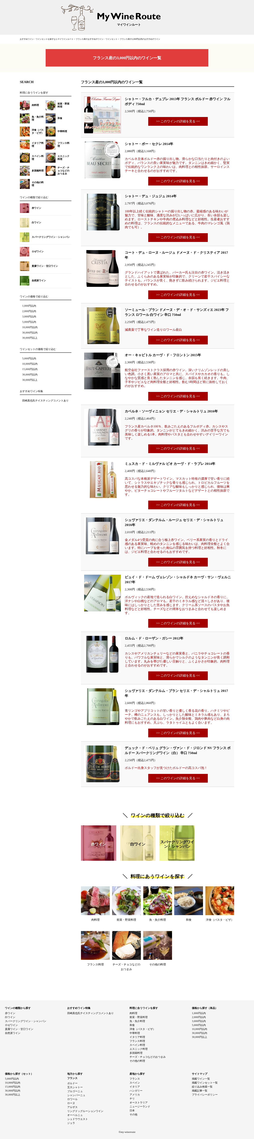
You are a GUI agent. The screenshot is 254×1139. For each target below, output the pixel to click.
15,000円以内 (30, 369)
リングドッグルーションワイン (85, 1111)
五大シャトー (75, 1087)
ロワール (72, 1099)
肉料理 (133, 1013)
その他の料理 (137, 1060)
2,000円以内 (29, 311)
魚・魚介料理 (137, 1021)
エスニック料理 (139, 1048)
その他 (133, 1114)
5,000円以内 (29, 322)
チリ (132, 1098)
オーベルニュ (75, 1115)
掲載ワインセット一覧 (205, 1082)
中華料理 (135, 1033)
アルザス (72, 1107)
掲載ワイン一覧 (201, 1078)
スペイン (135, 1082)
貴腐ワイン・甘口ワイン (19, 1029)
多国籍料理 (136, 1052)
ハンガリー (136, 1090)
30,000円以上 (30, 337)
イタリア (135, 1086)
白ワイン (10, 1017)
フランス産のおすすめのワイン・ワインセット (97, 39)
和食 (132, 1025)
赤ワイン (10, 1013)
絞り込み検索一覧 (202, 1086)
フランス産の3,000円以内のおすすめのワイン (140, 39)
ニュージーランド (140, 1106)
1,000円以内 (29, 306)
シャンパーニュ (76, 1095)
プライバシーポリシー (205, 1094)
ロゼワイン (11, 1025)
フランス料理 (137, 1040)
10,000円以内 (30, 327)
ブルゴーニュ (75, 1091)
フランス (135, 1078)
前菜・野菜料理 (139, 1017)
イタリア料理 (137, 1037)
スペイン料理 (137, 1044)
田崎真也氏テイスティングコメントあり (45, 400)
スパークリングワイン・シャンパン (25, 1021)
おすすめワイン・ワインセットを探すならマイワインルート (47, 39)
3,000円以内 (29, 316)
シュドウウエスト (77, 1119)
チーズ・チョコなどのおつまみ (148, 1056)
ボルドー (72, 1083)
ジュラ (71, 1123)
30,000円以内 (30, 332)
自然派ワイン (12, 1033)
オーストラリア (139, 1102)
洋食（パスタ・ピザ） (142, 1029)
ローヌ (71, 1103)
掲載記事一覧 (199, 1090)
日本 (132, 1110)
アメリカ (135, 1094)
